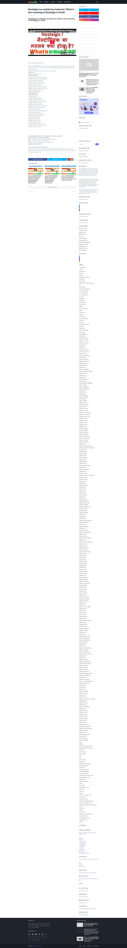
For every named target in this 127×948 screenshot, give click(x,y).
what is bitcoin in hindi (84, 787)
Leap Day (81, 322)
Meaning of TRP (82, 695)
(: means (81, 269)
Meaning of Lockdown (84, 547)
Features (81, 840)
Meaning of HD (82, 493)
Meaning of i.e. (82, 514)
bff (80, 285)
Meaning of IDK (82, 518)
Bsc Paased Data (82, 250)
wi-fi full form (82, 812)
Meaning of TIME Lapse (84, 683)
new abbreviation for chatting (85, 748)
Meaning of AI (82, 367)
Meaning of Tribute (83, 693)
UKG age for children (84, 765)
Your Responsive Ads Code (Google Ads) (87, 908)
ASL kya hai (81, 281)
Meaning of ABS (82, 357)
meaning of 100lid (83, 343)
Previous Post (31, 191)
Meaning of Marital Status (85, 551)
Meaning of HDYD (83, 494)
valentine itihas (82, 779)
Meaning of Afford (83, 365)
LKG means (81, 332)
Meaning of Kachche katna (85, 532)
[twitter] (79, 206)
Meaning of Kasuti (83, 536)
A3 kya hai (81, 273)
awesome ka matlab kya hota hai (86, 283)
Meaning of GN (82, 489)
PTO (80, 755)
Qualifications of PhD (83, 244)
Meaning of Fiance (83, 473)
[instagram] (79, 209)
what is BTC (82, 789)
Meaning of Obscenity (84, 596)
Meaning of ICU (82, 516)
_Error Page (81, 848)
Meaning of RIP (82, 644)
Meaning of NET (82, 569)
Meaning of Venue (83, 712)
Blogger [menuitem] (53, 1)
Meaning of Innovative (84, 522)
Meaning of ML (82, 557)
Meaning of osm (82, 602)
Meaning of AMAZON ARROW (85, 371)
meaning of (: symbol (84, 341)
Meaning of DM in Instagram (85, 445)
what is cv (81, 793)
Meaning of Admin (83, 363)
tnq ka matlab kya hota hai (85, 763)
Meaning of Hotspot (83, 504)
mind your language (83, 740)
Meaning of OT (82, 604)
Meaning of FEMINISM (84, 469)
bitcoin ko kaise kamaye (84, 289)
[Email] (72, 159)
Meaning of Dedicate (83, 432)
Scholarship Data (82, 238)
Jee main (81, 314)
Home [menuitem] (40, 1)
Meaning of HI (82, 496)
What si (81, 810)
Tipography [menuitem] (60, 1)
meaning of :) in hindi (83, 340)
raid (80, 757)
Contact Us (89, 946)
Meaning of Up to (83, 704)
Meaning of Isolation (83, 526)
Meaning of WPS (83, 732)
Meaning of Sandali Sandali (85, 648)
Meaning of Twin (83, 697)
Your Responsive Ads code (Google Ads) (87, 872)
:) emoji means (82, 267)
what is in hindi (82, 797)
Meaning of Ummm (83, 702)
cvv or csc (81, 296)
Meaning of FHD (82, 471)
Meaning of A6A (82, 353)
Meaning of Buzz (83, 402)
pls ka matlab (82, 753)
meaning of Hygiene (83, 512)
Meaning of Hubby (83, 510)
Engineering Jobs (82, 246)
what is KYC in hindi (83, 799)
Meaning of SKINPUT (84, 659)
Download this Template (84, 853)
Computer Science (83, 230)
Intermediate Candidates (84, 242)
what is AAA (82, 785)
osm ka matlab (82, 751)
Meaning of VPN (83, 720)
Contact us (81, 865)
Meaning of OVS (83, 608)
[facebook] (79, 205)
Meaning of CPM (83, 418)
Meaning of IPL (82, 524)
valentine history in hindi (84, 777)
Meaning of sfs (82, 657)
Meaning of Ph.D (83, 614)
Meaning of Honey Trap (84, 502)
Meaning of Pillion (83, 616)
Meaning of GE (82, 481)
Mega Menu (81, 838)
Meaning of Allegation (84, 369)
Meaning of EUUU (83, 461)
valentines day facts (83, 781)
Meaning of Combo (83, 408)
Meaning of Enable (83, 457)
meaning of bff (82, 392)
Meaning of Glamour (83, 485)
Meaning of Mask (83, 553)
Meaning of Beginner (83, 387)
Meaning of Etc (82, 459)
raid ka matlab (82, 759)
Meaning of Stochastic (84, 671)
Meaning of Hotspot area (84, 506)
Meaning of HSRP (83, 508)
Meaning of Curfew (83, 424)
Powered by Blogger (84, 122)
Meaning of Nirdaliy (83, 579)
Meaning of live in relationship (85, 542)
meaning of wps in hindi (84, 734)
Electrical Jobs (82, 232)
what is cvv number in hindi (85, 795)
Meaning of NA (82, 567)
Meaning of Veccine (83, 710)
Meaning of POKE (83, 624)
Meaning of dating (83, 428)
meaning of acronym (83, 359)
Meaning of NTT (82, 594)
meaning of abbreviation (84, 355)
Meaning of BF (82, 391)
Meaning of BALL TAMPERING (85, 383)
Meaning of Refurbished (84, 638)
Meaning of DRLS (83, 451)
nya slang (81, 749)
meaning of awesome (84, 379)
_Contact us (81, 849)
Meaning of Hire (82, 498)
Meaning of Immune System (85, 520)
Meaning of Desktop (83, 434)
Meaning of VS (82, 722)
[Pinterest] (69, 159)
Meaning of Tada (83, 677)
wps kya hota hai (83, 819)
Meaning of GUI (82, 491)
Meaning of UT (82, 708)
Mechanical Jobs (82, 234)
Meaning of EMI (82, 455)
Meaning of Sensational (84, 651)
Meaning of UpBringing (84, 706)
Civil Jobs (81, 236)
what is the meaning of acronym (86, 801)
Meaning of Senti (83, 655)
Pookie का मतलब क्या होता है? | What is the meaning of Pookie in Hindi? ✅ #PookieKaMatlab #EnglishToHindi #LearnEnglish (51, 179)
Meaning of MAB (83, 549)
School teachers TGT (83, 240)
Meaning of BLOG (83, 394)
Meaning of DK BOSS (84, 442)
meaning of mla (82, 559)
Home (29, 6)
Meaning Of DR (82, 449)
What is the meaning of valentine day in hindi (88, 805)
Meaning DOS (82, 336)
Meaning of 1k (82, 345)
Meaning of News (83, 573)
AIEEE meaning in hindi (84, 277)
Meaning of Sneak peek (84, 661)
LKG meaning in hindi (84, 330)
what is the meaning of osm (85, 802)
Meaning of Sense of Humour (85, 653)
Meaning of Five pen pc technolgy (86, 475)
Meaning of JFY (82, 528)
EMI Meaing (81, 300)
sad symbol (82, 761)
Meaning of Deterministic (84, 438)
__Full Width (81, 846)
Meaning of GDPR (83, 479)
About (80, 864)
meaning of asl (82, 375)
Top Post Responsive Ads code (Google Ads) (88, 859)
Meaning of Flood (83, 477)
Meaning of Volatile (83, 718)
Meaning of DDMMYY (84, 430)
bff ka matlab (82, 287)
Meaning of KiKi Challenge (85, 538)
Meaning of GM (82, 487)
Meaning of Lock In (83, 546)
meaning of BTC (82, 398)
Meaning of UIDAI (83, 700)
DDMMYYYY (82, 298)
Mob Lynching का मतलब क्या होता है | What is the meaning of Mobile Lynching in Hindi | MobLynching (92, 90)
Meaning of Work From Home (85, 728)
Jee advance (82, 312)
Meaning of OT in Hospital (85, 606)
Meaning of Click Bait (84, 404)
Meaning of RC (82, 634)
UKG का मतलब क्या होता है (84, 771)
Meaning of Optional (83, 600)
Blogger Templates (88, 832)
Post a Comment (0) (52, 187)
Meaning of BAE (82, 381)
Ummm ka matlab (83, 773)
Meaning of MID (82, 555)
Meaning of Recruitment (84, 636)
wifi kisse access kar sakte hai (85, 814)
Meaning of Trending (83, 691)
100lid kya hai (82, 271)
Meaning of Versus (83, 714)
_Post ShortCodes (83, 842)
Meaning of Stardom (83, 669)
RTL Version (96, 946)
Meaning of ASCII (83, 373)
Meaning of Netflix (83, 571)
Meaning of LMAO (83, 544)
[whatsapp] (79, 208)
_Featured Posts (82, 841)
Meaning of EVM (83, 463)
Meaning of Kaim (83, 534)
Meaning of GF (82, 483)
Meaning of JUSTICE (83, 530)
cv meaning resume (83, 292)
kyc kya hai (81, 320)
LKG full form (82, 328)
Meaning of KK (82, 540)
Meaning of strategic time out (85, 673)
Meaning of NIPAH (83, 577)
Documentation (82, 850)
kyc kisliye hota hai (83, 318)
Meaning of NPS (82, 587)
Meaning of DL (82, 444)
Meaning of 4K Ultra (83, 349)
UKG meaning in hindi (84, 769)
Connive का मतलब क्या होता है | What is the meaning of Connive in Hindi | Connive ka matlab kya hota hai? (68, 178)
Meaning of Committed (84, 412)
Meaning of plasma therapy (85, 620)
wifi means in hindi (83, 816)
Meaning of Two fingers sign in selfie (87, 698)
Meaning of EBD (82, 453)
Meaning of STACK (83, 667)
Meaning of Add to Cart (84, 361)
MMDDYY (81, 744)
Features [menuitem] (46, 1)
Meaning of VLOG (83, 716)
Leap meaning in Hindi (84, 324)
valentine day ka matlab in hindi (86, 775)
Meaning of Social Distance (85, 663)
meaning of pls (82, 622)
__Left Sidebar (82, 844)
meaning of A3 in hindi (84, 351)
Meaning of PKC (82, 618)
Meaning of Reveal (83, 642)
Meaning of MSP (83, 565)
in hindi (80, 310)
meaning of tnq (82, 687)
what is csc (81, 791)
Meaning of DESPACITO (84, 436)
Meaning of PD (82, 610)
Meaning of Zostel (83, 738)
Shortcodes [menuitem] (67, 1)
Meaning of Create (83, 420)
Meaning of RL (82, 646)
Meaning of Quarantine (84, 628)
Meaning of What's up (84, 724)
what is (80, 783)
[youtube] (79, 210)
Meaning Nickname (83, 338)
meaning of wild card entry (85, 726)
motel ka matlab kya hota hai (85, 746)
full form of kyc (82, 304)
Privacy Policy (82, 866)
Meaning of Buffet (83, 400)
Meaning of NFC (82, 575)
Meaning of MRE (83, 563)
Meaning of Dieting (83, 440)
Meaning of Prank (83, 626)
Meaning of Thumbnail (84, 679)
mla (80, 742)
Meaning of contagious (84, 414)
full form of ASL (82, 302)
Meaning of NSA (82, 591)
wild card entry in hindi (84, 817)
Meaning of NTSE (83, 593)
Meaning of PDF (82, 612)
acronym (81, 275)
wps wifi (81, 821)
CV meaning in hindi (83, 290)
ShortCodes (81, 851)
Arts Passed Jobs (82, 228)
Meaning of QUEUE (83, 630)
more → (37, 927)
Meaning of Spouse (83, 665)
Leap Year (81, 326)
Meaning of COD (83, 406)
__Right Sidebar (82, 845)
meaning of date (83, 426)
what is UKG (82, 808)
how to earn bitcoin (83, 308)
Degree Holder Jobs (83, 248)
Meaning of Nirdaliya (83, 581)
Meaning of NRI (82, 589)
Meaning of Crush (83, 422)
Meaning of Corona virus (84, 416)
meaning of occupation (84, 598)
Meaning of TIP (82, 685)
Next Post (74, 191)
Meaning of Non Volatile (84, 583)
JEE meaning (82, 316)
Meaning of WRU (83, 736)
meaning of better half (84, 389)
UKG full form (82, 767)
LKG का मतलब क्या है (83, 334)
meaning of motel (83, 561)
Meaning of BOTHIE (83, 396)
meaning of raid (82, 632)
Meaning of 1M (82, 347)
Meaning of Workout (83, 730)
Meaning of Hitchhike (84, 500)
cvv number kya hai (83, 294)
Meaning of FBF (82, 467)
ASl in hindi (81, 279)
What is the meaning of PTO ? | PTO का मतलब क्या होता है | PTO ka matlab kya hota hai (89, 75)
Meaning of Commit (83, 410)
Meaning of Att (82, 377)
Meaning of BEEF (83, 385)
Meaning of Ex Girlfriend (84, 465)
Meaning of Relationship (84, 640)
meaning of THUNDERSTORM (85, 681)
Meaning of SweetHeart (84, 675)
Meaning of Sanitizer (83, 649)
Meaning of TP (82, 689)
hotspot (81, 306)
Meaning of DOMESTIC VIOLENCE (86, 447)
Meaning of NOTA (83, 585)
